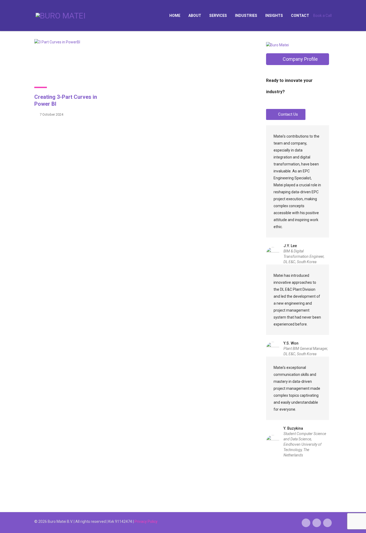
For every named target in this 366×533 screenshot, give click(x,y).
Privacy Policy (146, 521)
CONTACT (300, 15)
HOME (174, 15)
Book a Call (322, 15)
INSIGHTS (274, 15)
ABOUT (194, 15)
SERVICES (218, 15)
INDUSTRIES (246, 15)
